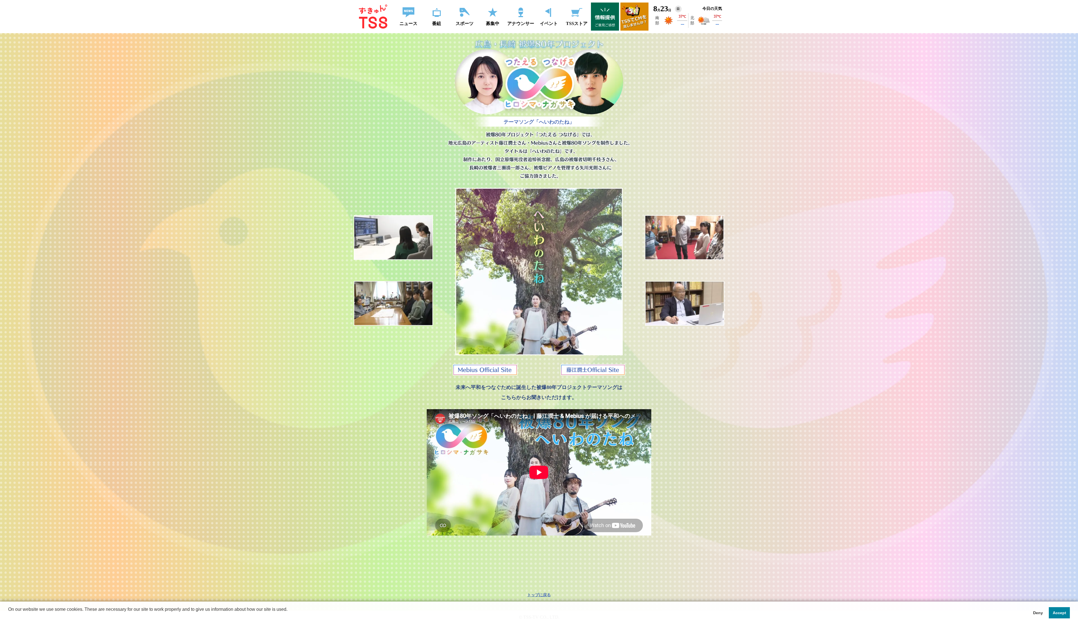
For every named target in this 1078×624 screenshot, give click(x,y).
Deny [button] (1038, 613)
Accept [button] (1059, 613)
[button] (9, 617)
